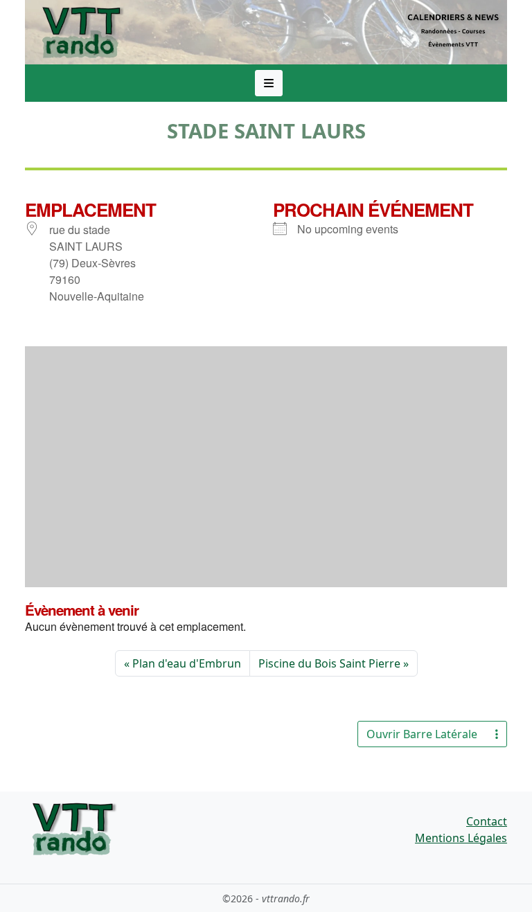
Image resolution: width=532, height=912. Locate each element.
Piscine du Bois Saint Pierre (329, 663)
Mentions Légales (461, 838)
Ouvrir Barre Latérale (421, 734)
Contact (486, 821)
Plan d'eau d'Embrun (186, 663)
